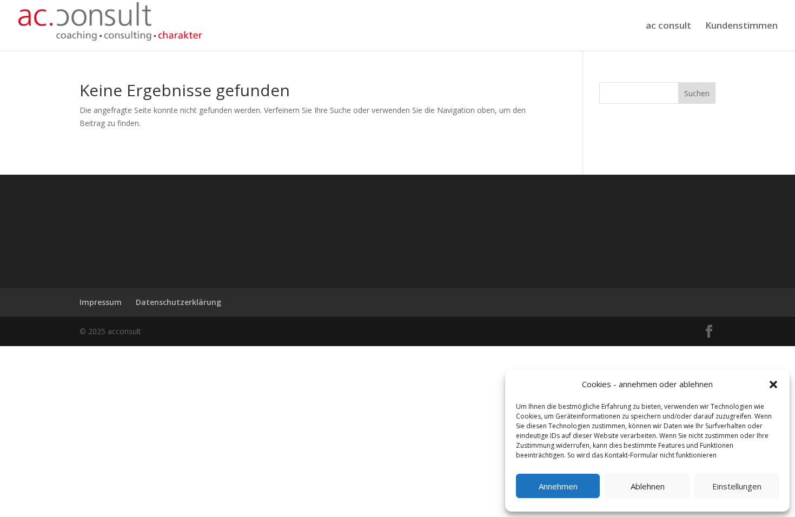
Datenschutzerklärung (178, 302)
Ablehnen (648, 486)
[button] (773, 384)
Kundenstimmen (741, 26)
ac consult (668, 26)
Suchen (697, 93)
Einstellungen (736, 486)
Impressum (101, 302)
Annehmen (558, 486)
